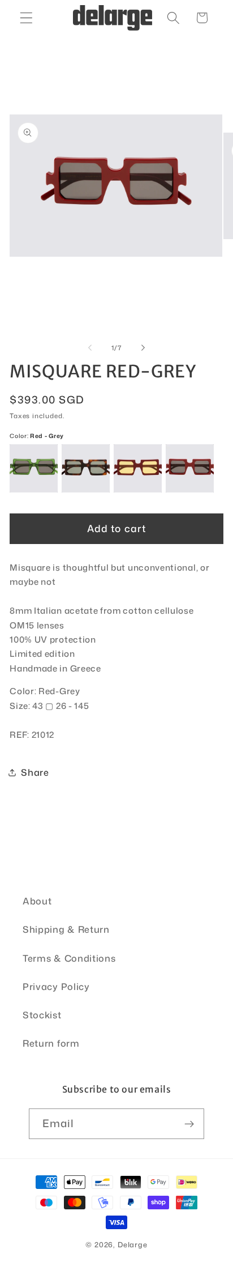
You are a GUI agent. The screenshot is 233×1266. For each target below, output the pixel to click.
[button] (26, 17)
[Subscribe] (189, 1123)
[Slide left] (89, 347)
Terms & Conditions (69, 958)
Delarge (133, 1244)
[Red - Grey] (190, 468)
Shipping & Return (66, 929)
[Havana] (86, 468)
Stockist (42, 1014)
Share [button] (35, 772)
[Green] (34, 468)
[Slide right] (143, 347)
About (37, 900)
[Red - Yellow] (138, 468)
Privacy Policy (56, 986)
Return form (51, 1043)
